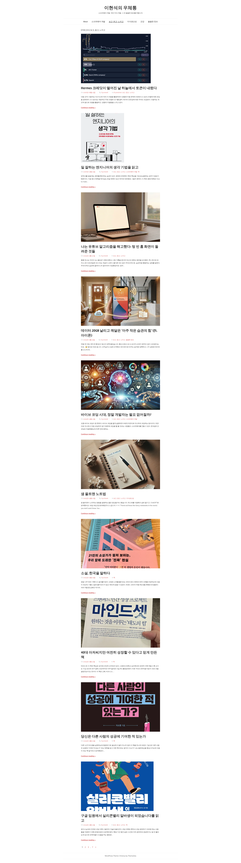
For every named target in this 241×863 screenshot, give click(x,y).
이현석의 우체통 (120, 8)
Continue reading (87, 108)
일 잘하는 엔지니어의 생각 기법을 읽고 (109, 167)
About (85, 21)
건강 (142, 21)
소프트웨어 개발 (98, 21)
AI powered (118, 92)
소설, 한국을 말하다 (95, 573)
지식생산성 (132, 21)
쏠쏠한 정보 (153, 21)
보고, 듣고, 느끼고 (116, 21)
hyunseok (104, 92)
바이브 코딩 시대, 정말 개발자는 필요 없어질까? (116, 415)
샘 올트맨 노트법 (93, 494)
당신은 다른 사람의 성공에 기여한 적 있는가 (113, 736)
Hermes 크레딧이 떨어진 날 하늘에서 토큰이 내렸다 (119, 88)
